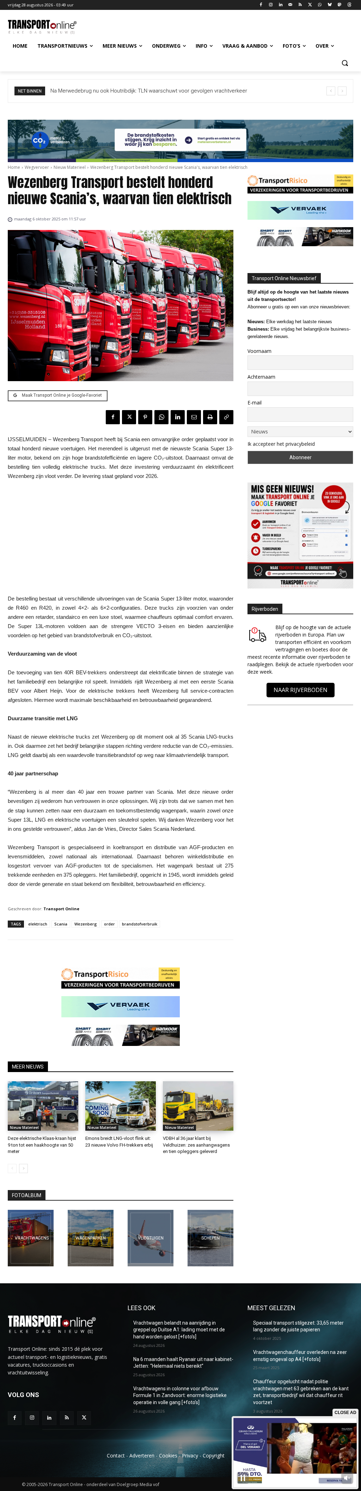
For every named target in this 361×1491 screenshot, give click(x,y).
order (109, 924)
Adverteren (141, 1455)
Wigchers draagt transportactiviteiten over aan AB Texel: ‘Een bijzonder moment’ (145, 91)
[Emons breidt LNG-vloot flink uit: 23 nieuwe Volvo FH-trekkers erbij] (120, 1106)
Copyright (214, 1455)
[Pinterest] (145, 417)
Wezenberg (85, 924)
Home (14, 167)
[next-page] (23, 1168)
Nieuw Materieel (70, 167)
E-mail (254, 402)
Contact (116, 1455)
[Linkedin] (281, 5)
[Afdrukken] (210, 417)
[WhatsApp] (320, 5)
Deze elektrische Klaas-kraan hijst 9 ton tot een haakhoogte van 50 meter (42, 1145)
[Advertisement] (120, 539)
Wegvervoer (37, 167)
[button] (344, 62)
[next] (342, 91)
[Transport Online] (49, 27)
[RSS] (300, 5)
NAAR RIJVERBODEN (301, 690)
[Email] (194, 417)
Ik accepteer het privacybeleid (281, 443)
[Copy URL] (226, 417)
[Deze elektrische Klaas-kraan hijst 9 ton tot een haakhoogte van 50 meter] (43, 1106)
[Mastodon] (339, 5)
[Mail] (290, 5)
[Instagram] (271, 5)
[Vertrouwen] (210, 1238)
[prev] (330, 91)
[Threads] (349, 5)
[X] (310, 5)
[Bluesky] (330, 5)
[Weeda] (31, 1238)
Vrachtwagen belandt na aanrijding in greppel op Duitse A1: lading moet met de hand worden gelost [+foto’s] (179, 1329)
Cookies (168, 1455)
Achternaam (261, 376)
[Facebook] (261, 5)
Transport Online (61, 908)
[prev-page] (12, 1168)
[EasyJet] (150, 1238)
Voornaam (259, 351)
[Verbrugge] (91, 1238)
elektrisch (37, 924)
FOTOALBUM (26, 1195)
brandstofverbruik (139, 924)
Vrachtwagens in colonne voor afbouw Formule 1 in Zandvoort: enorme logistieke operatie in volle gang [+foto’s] (180, 1395)
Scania (60, 924)
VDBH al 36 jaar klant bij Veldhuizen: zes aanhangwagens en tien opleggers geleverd (196, 1145)
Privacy (190, 1455)
